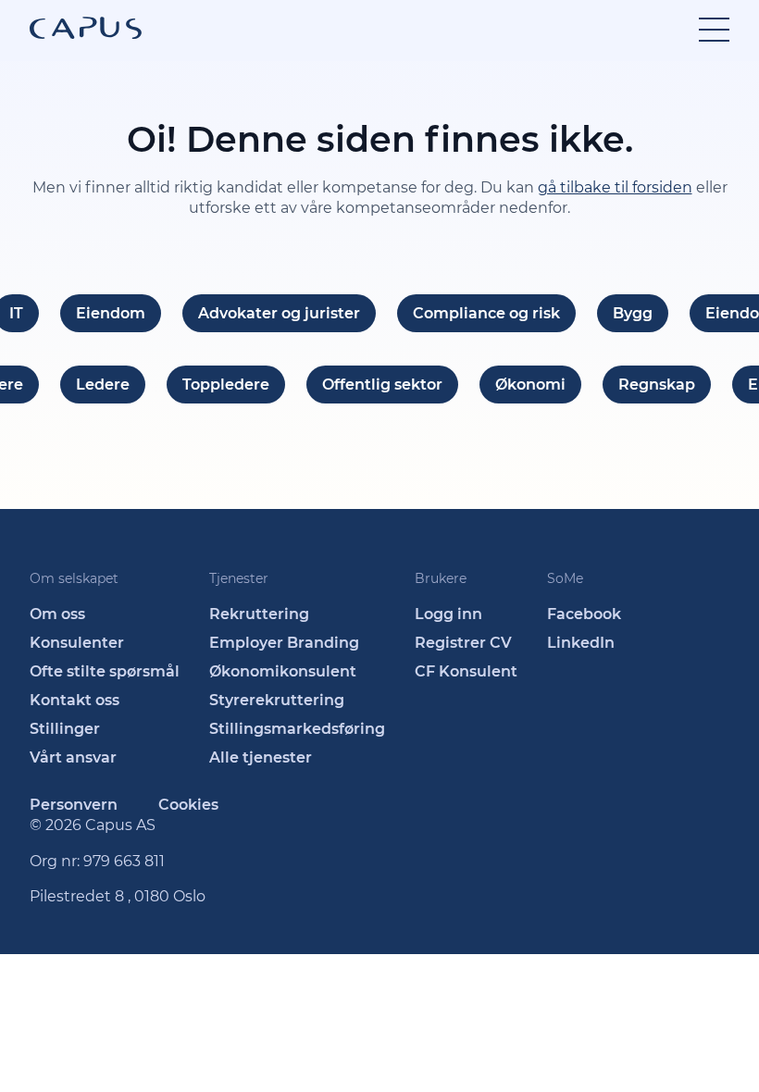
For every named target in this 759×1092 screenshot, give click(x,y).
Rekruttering (259, 614)
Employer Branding (284, 642)
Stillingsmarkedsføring (297, 729)
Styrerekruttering (276, 700)
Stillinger (65, 729)
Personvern (74, 804)
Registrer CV (463, 642)
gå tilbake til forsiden (615, 187)
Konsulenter (77, 642)
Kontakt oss (74, 700)
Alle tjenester (260, 757)
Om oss (57, 614)
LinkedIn (581, 642)
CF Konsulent (466, 671)
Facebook (584, 614)
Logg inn (448, 614)
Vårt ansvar (73, 757)
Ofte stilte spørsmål (105, 671)
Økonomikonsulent (282, 671)
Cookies (188, 804)
